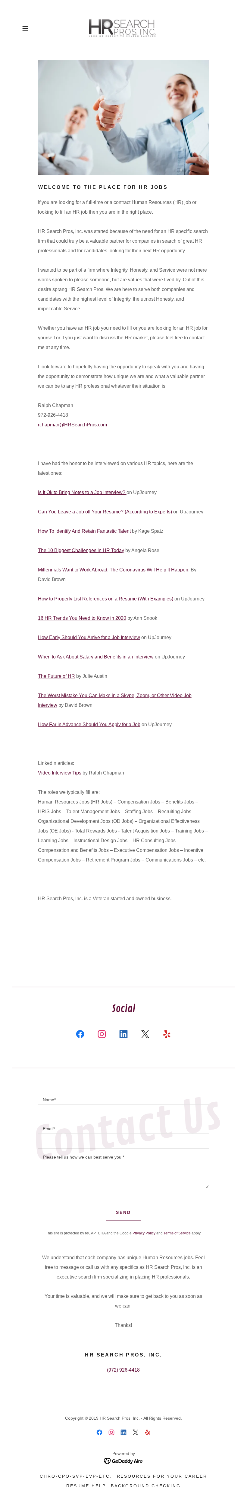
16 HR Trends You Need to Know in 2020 (82, 618)
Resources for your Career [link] (162, 1476)
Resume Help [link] (86, 1485)
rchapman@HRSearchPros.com (72, 424)
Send (123, 1212)
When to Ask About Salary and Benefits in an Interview (96, 656)
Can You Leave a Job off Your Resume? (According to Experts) (105, 511)
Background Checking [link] (146, 1485)
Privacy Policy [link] (144, 1233)
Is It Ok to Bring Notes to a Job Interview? (82, 492)
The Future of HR (56, 676)
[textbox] (123, 1097)
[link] (123, 28)
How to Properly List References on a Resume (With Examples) (105, 598)
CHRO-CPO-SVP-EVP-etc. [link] (76, 1476)
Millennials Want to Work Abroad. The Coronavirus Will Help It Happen (113, 569)
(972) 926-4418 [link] (123, 1370)
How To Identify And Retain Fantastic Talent (84, 531)
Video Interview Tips (59, 772)
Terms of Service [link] (177, 1233)
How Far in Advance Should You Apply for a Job (89, 724)
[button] (35, 28)
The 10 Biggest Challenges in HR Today (81, 550)
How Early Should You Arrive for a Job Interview (89, 637)
